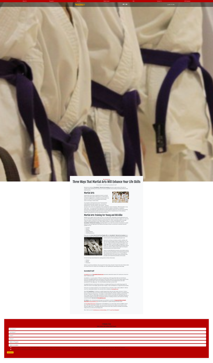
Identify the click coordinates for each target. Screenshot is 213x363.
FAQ (133, 1)
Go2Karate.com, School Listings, (100, 310)
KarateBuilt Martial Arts (98, 274)
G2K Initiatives (187, 1)
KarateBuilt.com (87, 274)
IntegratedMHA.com (93, 301)
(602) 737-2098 (171, 4)
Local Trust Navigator (114, 310)
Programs (51, 1)
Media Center (106, 1)
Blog (104, 179)
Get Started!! (10, 352)
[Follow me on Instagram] (126, 4)
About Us (25, 1)
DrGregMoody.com (101, 298)
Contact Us (159, 1)
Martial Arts (107, 179)
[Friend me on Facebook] (123, 4)
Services (78, 1)
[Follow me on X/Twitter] (125, 4)
